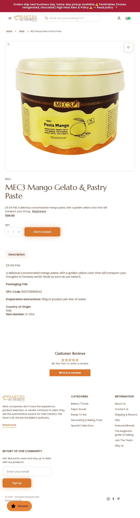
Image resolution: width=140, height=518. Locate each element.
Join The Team (124, 440)
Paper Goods (78, 409)
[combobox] (71, 18)
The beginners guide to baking (124, 433)
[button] (10, 18)
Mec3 (21, 31)
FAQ (117, 420)
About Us (120, 403)
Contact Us (121, 409)
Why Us (119, 445)
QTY (7, 225)
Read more (39, 211)
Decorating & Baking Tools (86, 420)
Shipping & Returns (126, 414)
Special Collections (82, 425)
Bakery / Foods (79, 403)
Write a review (70, 373)
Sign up (17, 483)
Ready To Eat (79, 414)
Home (9, 31)
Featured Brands (124, 425)
